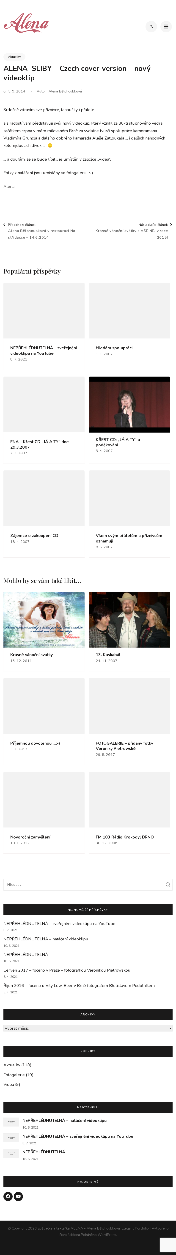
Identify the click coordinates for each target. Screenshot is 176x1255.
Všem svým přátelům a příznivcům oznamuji (129, 538)
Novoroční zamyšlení (30, 837)
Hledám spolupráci (114, 348)
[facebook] (8, 1196)
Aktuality (14, 57)
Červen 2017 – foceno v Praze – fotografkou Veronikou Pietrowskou (66, 970)
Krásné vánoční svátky (31, 654)
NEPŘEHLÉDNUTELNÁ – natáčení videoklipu (45, 939)
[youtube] (18, 1196)
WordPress (107, 1234)
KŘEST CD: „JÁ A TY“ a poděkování (118, 442)
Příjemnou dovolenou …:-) (35, 743)
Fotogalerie (14, 1075)
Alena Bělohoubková (65, 91)
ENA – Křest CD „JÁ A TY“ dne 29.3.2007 (39, 444)
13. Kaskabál (108, 654)
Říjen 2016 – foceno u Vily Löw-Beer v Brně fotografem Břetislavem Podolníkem (79, 985)
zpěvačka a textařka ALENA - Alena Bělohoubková (79, 1228)
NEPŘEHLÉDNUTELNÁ (25, 954)
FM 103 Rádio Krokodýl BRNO (125, 837)
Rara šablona (69, 1234)
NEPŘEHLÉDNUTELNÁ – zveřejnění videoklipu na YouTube (43, 350)
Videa (8, 1084)
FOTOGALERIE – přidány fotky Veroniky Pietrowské (124, 746)
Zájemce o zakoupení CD (34, 535)
